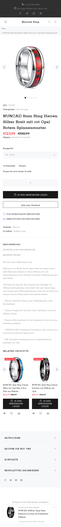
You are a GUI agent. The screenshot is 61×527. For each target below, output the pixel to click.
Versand (22, 166)
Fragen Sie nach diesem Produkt (17, 171)
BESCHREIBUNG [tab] (11, 245)
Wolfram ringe (19, 231)
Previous (4, 67)
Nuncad (16, 227)
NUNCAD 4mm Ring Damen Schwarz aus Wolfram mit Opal (44, 388)
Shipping (6, 137)
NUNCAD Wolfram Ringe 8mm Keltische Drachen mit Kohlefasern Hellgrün (33, 514)
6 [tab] (35, 97)
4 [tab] (31, 97)
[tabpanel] (30, 65)
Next (57, 67)
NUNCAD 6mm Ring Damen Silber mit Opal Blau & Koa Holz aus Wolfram (15, 388)
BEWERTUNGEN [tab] (12, 255)
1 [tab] (25, 97)
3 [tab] (29, 97)
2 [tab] (27, 97)
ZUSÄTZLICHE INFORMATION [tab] (19, 250)
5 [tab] (33, 97)
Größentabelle (9, 166)
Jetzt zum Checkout (30, 205)
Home (3, 29)
